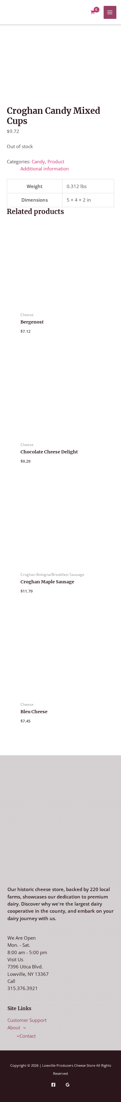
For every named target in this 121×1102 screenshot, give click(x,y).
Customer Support (27, 1020)
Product (55, 161)
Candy (38, 161)
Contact (28, 1036)
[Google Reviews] (67, 1085)
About (13, 1027)
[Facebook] (53, 1085)
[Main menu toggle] (110, 12)
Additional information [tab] (44, 168)
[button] (23, 1027)
